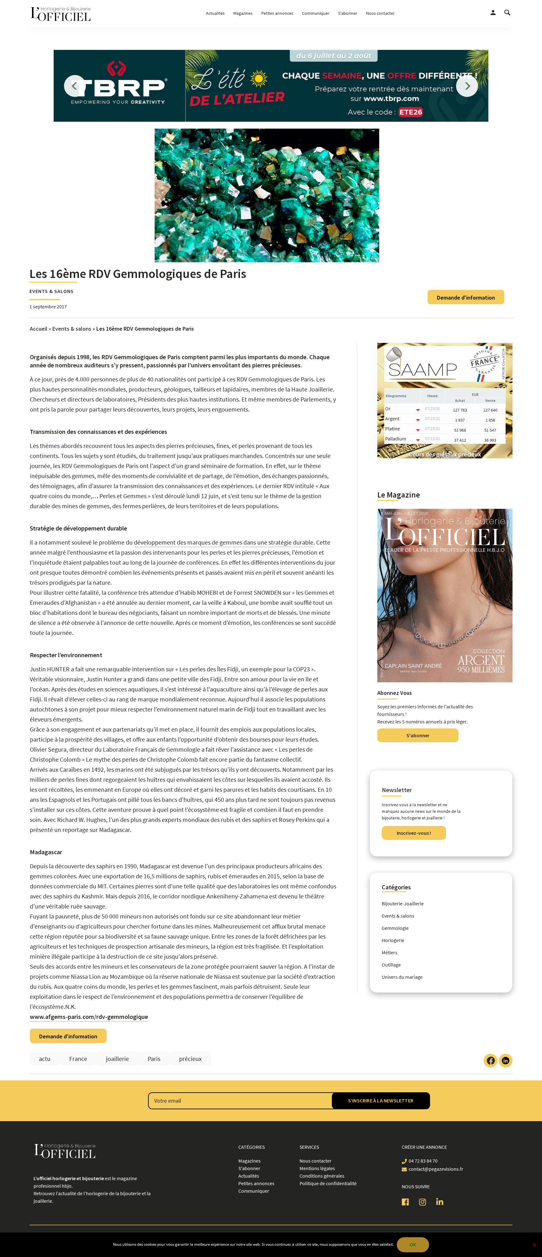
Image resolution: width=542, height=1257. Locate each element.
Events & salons (51, 291)
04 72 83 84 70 (423, 1161)
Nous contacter (380, 13)
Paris (154, 1059)
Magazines (242, 13)
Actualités (215, 13)
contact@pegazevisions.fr (436, 1169)
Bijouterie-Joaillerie (403, 903)
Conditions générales (322, 1176)
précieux (190, 1059)
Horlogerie (393, 940)
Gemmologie (395, 928)
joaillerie (117, 1059)
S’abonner (347, 13)
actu (44, 1059)
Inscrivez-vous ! (414, 833)
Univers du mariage (402, 977)
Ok (413, 1244)
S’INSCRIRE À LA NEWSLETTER (380, 1100)
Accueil (38, 328)
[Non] (534, 1245)
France (78, 1059)
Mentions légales (317, 1168)
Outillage (391, 964)
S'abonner (417, 735)
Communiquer (315, 13)
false (75, 86)
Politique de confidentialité (328, 1183)
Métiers (389, 952)
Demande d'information (466, 297)
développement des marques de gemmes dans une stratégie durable (223, 542)
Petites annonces (277, 13)
